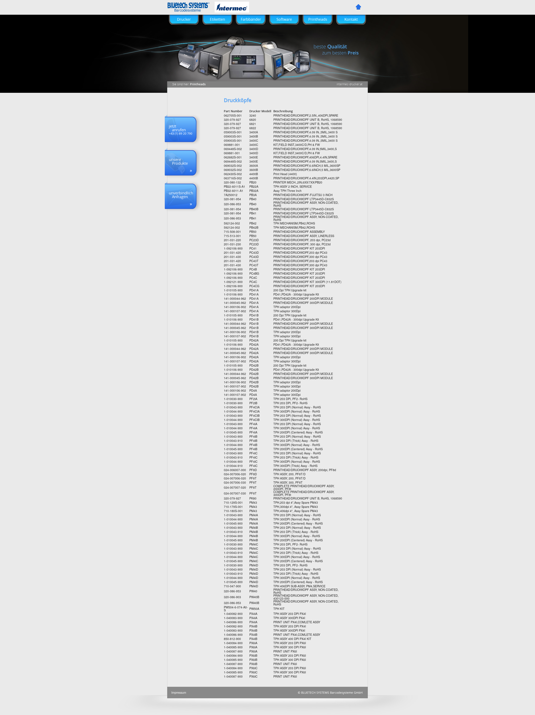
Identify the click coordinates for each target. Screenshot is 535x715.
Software (284, 19)
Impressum (178, 692)
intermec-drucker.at (350, 84)
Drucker (184, 19)
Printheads (317, 19)
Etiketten (217, 19)
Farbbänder (251, 19)
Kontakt (351, 19)
